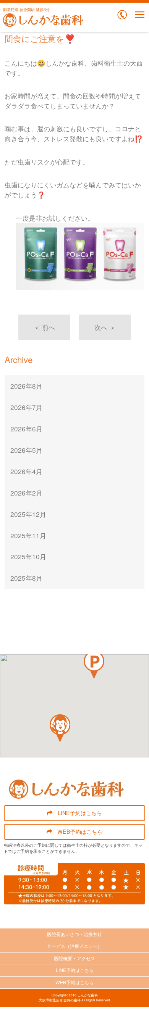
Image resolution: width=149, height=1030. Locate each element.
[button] (94, 664)
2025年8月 (26, 578)
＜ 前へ (44, 327)
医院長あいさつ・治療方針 (74, 934)
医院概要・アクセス (74, 958)
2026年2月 (26, 492)
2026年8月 (26, 386)
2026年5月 (26, 450)
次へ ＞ (105, 327)
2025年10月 (28, 556)
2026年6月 (26, 428)
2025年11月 (28, 535)
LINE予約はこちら (80, 813)
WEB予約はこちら (79, 831)
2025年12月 (28, 514)
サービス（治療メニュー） (74, 946)
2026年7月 (26, 407)
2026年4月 (26, 471)
